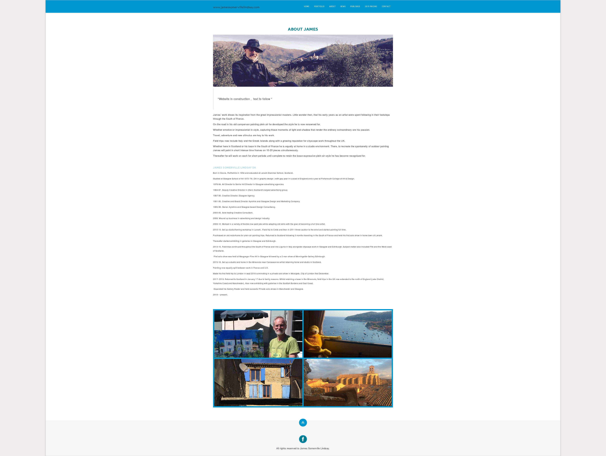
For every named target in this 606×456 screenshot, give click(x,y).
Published (355, 6)
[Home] (237, 6)
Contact (386, 6)
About (332, 6)
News (343, 6)
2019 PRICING (371, 6)
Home (306, 6)
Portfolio (319, 6)
